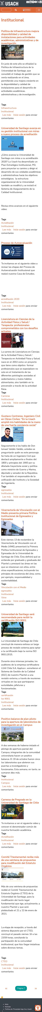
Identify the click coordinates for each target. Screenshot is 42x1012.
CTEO (4, 961)
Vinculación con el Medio (13, 587)
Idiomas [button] (27, 10)
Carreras (5, 396)
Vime (3, 597)
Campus (5, 782)
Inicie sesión (19, 114)
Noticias (8, 1007)
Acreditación (7, 222)
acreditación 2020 (10, 299)
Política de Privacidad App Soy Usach (18, 1009)
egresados (6, 490)
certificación (7, 695)
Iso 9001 (5, 698)
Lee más (6, 114)
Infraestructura (9, 108)
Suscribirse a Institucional (2, 997)
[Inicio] (9, 4)
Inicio (6, 1004)
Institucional (7, 111)
